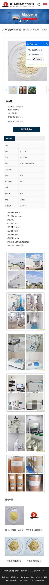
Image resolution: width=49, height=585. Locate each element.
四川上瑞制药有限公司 (11, 571)
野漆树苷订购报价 (14, 561)
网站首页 (27, 30)
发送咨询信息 (26, 129)
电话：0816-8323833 (21, 581)
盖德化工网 (14, 577)
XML (42, 571)
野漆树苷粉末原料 (34, 561)
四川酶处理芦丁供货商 (14, 530)
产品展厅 (36, 30)
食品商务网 (25, 577)
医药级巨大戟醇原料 (34, 530)
